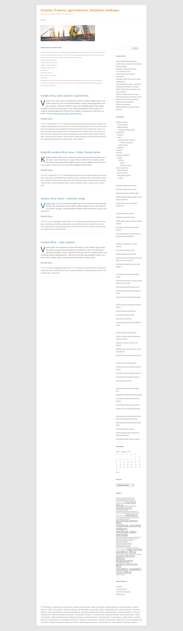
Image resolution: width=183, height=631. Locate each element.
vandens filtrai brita (51, 180)
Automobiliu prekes (98, 614)
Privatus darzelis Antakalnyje (72, 612)
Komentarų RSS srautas (123, 592)
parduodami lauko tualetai (123, 546)
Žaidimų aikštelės (122, 127)
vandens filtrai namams (61, 270)
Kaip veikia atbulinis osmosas (125, 213)
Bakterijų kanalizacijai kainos (108, 612)
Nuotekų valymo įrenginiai (126, 140)
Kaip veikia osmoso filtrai (124, 318)
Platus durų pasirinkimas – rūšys (126, 189)
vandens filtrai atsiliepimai (70, 134)
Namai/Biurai (57, 221)
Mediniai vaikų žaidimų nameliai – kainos (128, 97)
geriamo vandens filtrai (80, 129)
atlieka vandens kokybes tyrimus (57, 126)
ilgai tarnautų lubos (104, 617)
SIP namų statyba (83, 609)
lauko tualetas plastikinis (122, 519)
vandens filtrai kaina (47, 270)
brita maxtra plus (50, 129)
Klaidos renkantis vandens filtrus (126, 254)
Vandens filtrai (53, 124)
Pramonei (119, 152)
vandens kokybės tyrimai (82, 136)
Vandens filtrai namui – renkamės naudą (63, 198)
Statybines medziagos (70, 609)
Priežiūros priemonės (126, 142)
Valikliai (120, 178)
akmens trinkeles (120, 498)
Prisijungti (119, 586)
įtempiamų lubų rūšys (104, 622)
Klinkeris (121, 160)
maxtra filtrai (92, 129)
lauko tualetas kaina (133, 517)
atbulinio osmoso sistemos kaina (74, 124)
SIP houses (88, 614)
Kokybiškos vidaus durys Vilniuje (126, 69)
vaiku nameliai (134, 549)
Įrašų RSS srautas (121, 589)
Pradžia (43, 20)
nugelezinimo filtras (75, 131)
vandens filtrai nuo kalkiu (79, 180)
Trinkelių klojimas (122, 125)
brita (69, 126)
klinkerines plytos (121, 513)
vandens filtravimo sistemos (54, 136)
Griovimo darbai (122, 173)
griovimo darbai (124, 507)
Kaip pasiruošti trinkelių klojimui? (126, 61)
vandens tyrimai (93, 183)
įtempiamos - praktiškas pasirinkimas (53, 622)
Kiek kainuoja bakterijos (125, 612)
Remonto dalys (79, 614)
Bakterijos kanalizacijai (76, 617)
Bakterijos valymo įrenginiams (88, 622)
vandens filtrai (56, 134)
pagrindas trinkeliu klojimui (123, 544)
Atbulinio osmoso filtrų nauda (125, 217)
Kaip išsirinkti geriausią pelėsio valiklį (127, 193)
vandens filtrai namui (85, 134)
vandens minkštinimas (76, 270)
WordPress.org (120, 594)
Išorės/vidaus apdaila (123, 175)
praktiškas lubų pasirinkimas (69, 619)
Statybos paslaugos (122, 168)
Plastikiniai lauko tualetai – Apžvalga (127, 86)
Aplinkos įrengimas (122, 122)
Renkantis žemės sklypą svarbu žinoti (127, 287)
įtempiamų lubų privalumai (107, 619)
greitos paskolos (116, 617)
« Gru (117, 472)
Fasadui (122, 163)
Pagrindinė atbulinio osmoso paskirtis (128, 439)
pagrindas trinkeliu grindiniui (124, 543)
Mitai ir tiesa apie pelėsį (123, 104)
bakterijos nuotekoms (130, 622)
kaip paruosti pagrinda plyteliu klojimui (127, 511)
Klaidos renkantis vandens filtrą (126, 311)
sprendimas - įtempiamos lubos (88, 619)
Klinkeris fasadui (68, 607)
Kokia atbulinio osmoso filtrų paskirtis (128, 405)
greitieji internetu (128, 617)
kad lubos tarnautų (54, 619)
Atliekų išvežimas (122, 170)
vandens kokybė (68, 136)
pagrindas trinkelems (122, 541)
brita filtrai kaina (84, 126)
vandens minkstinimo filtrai (60, 183)
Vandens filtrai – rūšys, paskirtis (58, 242)
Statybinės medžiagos (123, 155)
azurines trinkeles (121, 501)
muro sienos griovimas (122, 537)
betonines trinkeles (131, 501)
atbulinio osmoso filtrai (84, 268)
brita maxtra (94, 126)
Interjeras (120, 135)
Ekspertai (48, 607)
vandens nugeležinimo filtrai (52, 139)
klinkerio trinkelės (121, 515)
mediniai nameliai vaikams (128, 527)
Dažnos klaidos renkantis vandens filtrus (128, 355)
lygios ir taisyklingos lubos (134, 619)
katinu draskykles (118, 622)
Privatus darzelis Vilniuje (55, 612)
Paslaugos (120, 147)
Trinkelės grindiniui (126, 165)
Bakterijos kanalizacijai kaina (90, 612)
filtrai (70, 129)
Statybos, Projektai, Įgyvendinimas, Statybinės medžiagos (80, 10)
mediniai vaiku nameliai (126, 533)
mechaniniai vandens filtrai (53, 224)
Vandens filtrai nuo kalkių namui (126, 363)
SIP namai (137, 612)
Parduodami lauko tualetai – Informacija (128, 84)
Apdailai (119, 157)
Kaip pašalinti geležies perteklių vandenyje (129, 395)
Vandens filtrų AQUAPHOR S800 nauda (128, 408)
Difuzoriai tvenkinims (125, 609)
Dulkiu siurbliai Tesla (111, 609)
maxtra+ (99, 129)
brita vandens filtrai (62, 129)
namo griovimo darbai (134, 537)
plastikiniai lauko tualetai (123, 547)
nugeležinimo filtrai (62, 131)
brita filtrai (75, 126)
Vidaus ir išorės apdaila (98, 607)
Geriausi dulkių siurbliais (97, 609)
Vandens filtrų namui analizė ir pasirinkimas (64, 95)
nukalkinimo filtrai (87, 131)
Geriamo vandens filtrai (127, 614)
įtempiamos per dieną (71, 622)
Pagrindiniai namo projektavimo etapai (128, 297)
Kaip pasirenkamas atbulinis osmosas (127, 377)
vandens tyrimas (67, 139)
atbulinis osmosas (90, 124)
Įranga (50, 221)
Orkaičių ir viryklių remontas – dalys (127, 94)
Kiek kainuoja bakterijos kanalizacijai (63, 614)
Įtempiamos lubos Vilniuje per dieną (127, 99)
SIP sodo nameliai (46, 614)
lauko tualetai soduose (122, 517)
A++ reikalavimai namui (123, 71)
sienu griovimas (134, 547)
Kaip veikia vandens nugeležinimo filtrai (128, 373)
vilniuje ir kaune (120, 619)
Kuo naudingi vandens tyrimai (125, 250)
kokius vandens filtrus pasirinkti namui (67, 114)
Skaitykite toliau (47, 119)
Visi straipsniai (58, 609)
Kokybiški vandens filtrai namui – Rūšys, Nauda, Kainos (70, 152)
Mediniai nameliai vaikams (126, 130)
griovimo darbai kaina (122, 510)
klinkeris (132, 515)
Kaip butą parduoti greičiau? (125, 102)
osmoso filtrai (98, 131)
